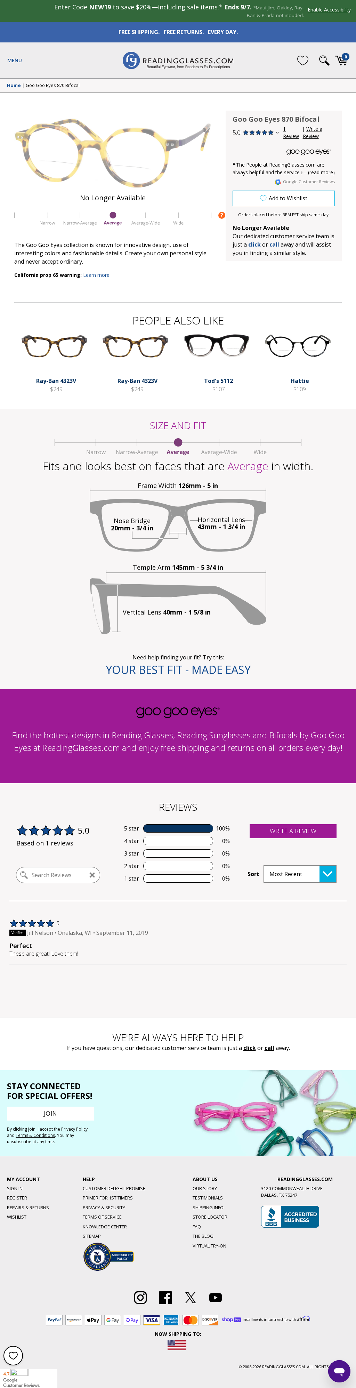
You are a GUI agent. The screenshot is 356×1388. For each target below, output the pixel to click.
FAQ (197, 1226)
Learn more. (97, 275)
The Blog (203, 1236)
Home (14, 85)
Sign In (15, 1188)
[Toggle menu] (14, 60)
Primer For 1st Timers (108, 1198)
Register (17, 1198)
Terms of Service (102, 1217)
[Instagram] (140, 1304)
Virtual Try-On (209, 1246)
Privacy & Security (104, 1207)
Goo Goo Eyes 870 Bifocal (53, 85)
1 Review (291, 132)
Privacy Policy (74, 1129)
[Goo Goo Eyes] (309, 152)
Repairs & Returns (28, 1207)
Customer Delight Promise (114, 1188)
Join (50, 1113)
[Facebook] (165, 1304)
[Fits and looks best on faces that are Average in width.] (112, 225)
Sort (253, 874)
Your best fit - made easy (178, 669)
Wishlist (16, 1217)
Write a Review (312, 132)
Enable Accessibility (329, 9)
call (274, 244)
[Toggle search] (324, 60)
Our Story (205, 1188)
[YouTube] (215, 1304)
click (249, 1048)
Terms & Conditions (35, 1135)
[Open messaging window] (339, 1371)
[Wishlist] (303, 60)
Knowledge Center (105, 1226)
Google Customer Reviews (309, 182)
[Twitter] (190, 1304)
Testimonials (208, 1198)
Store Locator (210, 1217)
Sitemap (92, 1236)
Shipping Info (208, 1207)
